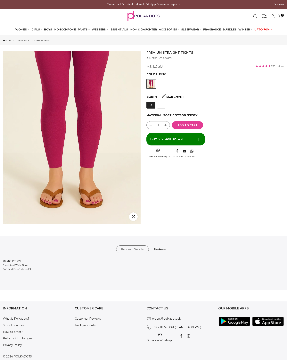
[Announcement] (143, 4)
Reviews (160, 249)
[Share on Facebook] (177, 151)
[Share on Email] (184, 151)
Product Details (132, 249)
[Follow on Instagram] (188, 336)
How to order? (13, 332)
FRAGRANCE (212, 29)
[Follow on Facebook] (181, 336)
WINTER (244, 29)
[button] (263, 66)
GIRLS (35, 29)
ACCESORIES (168, 29)
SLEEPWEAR (190, 29)
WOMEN (21, 29)
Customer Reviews (88, 318)
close (8, 4)
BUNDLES (229, 29)
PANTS (82, 29)
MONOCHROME (65, 29)
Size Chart (175, 96)
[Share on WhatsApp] (192, 151)
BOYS (48, 29)
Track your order (86, 325)
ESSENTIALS (119, 29)
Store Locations (13, 325)
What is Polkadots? (16, 318)
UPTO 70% (262, 29)
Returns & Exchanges (17, 338)
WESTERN (99, 29)
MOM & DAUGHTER (143, 29)
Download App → (168, 4)
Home (7, 40)
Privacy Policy (12, 345)
